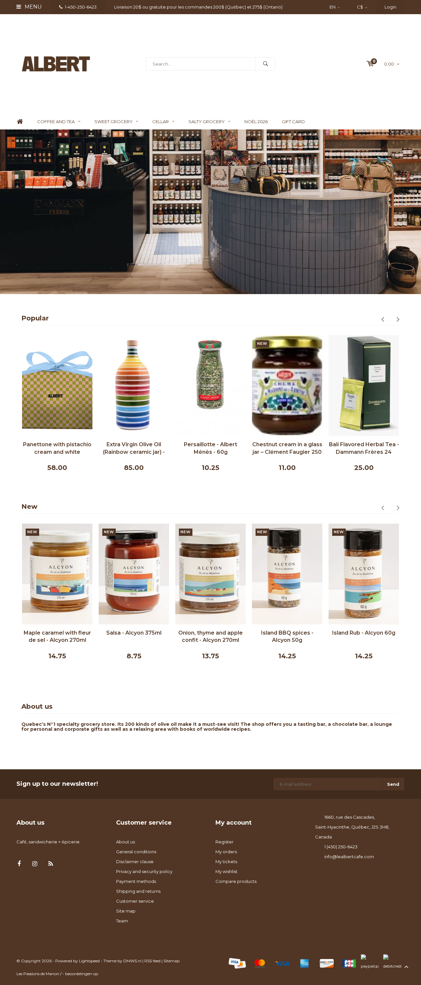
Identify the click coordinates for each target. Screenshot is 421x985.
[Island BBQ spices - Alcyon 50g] (287, 574)
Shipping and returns (138, 891)
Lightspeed (89, 960)
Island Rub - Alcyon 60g (363, 633)
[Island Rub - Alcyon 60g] (364, 574)
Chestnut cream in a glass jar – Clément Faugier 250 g (287, 448)
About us (125, 841)
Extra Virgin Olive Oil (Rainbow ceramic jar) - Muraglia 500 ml (134, 448)
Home (20, 122)
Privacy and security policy (144, 871)
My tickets (226, 861)
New (29, 506)
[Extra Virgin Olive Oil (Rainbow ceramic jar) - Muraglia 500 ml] (134, 385)
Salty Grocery (206, 121)
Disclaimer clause (135, 861)
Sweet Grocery (113, 121)
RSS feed (152, 960)
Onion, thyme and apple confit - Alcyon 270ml (210, 636)
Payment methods (136, 881)
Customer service (135, 901)
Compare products (236, 881)
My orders (226, 851)
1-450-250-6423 (81, 7)
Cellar (160, 121)
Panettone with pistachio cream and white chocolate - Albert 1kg (57, 448)
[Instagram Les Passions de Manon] (34, 864)
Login (390, 7)
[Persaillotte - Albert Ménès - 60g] (210, 385)
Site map (126, 911)
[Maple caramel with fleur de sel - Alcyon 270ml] (57, 574)
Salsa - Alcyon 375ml (133, 633)
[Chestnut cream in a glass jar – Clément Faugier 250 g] (287, 385)
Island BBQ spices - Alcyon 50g (287, 636)
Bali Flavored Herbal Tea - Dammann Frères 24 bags (364, 448)
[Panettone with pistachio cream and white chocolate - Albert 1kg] (57, 385)
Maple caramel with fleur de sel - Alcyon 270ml (57, 636)
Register (224, 841)
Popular (35, 318)
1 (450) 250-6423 (341, 846)
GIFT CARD (293, 121)
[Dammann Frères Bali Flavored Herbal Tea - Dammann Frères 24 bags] (364, 385)
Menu (32, 7)
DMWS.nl (132, 960)
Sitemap (171, 960)
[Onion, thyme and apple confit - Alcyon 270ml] (210, 574)
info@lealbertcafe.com (349, 856)
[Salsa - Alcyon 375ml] (134, 574)
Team (122, 920)
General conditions (136, 851)
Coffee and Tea (56, 121)
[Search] (265, 63)
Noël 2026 (256, 121)
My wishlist (226, 871)
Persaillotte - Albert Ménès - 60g (210, 448)
